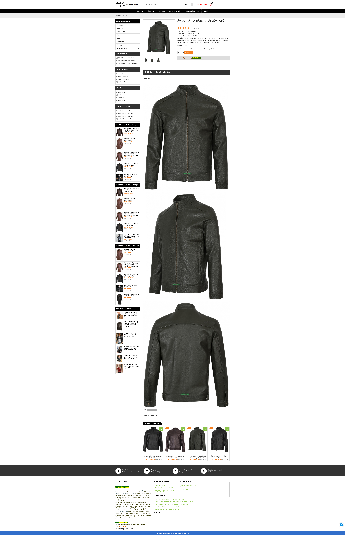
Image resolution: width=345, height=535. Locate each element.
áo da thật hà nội (152, 409)
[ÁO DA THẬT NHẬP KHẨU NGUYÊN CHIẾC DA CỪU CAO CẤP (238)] (119, 132)
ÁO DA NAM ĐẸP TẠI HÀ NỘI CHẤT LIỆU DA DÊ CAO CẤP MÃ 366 (197, 458)
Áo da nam (151, 11)
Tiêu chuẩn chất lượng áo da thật (164, 488)
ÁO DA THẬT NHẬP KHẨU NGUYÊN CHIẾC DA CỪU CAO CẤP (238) (131, 130)
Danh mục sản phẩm (123, 21)
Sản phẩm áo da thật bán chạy (127, 60)
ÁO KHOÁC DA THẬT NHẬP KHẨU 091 (130, 139)
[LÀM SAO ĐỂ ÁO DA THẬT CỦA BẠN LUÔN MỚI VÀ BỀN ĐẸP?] (119, 338)
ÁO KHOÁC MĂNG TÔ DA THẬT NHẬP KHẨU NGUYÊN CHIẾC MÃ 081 (131, 154)
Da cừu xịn (121, 97)
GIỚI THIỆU (140, 11)
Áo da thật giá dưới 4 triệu (125, 113)
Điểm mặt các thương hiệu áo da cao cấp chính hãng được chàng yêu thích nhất (131, 315)
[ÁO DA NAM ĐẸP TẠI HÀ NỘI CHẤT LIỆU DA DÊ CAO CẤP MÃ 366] (197, 439)
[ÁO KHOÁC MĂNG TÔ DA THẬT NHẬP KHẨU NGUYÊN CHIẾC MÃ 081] (119, 156)
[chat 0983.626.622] (341, 524)
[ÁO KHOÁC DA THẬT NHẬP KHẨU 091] (119, 144)
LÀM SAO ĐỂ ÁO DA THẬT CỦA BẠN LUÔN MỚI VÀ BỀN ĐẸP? (130, 335)
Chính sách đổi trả (160, 485)
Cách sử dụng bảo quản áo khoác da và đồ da (167, 509)
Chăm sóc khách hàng (185, 489)
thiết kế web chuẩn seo (168, 533)
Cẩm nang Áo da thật (192, 11)
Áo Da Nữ (162, 11)
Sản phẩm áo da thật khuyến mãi (127, 63)
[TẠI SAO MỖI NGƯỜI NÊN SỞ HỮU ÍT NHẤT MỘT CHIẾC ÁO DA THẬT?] (119, 349)
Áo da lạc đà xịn (122, 95)
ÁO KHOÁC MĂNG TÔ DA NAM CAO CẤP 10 (131, 295)
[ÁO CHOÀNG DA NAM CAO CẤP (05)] (119, 177)
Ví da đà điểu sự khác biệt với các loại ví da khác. (168, 506)
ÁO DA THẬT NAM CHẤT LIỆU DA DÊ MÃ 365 (131, 164)
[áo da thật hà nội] (145, 60)
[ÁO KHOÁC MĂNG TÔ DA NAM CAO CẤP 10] (119, 299)
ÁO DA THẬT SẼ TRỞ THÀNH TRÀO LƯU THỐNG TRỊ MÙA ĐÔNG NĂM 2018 (174, 502)
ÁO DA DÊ (126, 16)
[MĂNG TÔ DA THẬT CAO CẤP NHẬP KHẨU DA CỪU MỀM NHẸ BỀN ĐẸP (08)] (119, 238)
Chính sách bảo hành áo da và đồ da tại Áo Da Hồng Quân (164, 491)
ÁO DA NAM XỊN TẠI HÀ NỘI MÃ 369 (219, 457)
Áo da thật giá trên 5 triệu (125, 119)
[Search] (186, 4)
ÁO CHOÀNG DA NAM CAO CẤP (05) (130, 175)
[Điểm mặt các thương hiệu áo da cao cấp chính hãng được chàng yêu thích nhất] (119, 315)
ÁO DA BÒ (119, 35)
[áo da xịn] (172, 471)
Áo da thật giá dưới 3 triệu (125, 111)
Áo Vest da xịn (122, 74)
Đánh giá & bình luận (163, 72)
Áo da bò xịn (121, 100)
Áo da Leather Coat (123, 82)
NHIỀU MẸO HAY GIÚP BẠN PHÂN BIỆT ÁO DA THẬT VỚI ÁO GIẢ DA (131, 357)
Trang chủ (118, 16)
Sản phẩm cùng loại (151, 423)
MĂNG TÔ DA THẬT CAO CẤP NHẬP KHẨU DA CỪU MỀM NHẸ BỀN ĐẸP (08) (131, 236)
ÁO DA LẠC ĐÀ (121, 32)
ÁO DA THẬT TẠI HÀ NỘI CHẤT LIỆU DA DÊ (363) (200, 22)
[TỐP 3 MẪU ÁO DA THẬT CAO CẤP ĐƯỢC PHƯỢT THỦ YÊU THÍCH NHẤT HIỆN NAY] (119, 326)
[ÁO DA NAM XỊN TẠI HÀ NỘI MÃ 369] (219, 439)
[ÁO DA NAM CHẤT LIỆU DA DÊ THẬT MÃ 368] (175, 439)
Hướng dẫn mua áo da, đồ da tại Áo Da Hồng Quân (190, 486)
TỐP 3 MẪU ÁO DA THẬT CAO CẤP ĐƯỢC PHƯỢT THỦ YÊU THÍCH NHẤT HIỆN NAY (131, 324)
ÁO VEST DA (120, 42)
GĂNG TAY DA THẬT (175, 11)
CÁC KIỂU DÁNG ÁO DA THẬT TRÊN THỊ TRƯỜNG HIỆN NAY (131, 366)
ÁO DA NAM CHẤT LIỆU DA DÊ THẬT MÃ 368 (175, 457)
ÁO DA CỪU (120, 28)
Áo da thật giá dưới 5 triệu (125, 116)
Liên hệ (206, 11)
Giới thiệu (148, 72)
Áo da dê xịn (121, 92)
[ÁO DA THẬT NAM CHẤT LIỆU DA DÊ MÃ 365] (119, 167)
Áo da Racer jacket (123, 76)
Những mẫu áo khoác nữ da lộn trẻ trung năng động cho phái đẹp (172, 504)
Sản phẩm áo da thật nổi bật (126, 58)
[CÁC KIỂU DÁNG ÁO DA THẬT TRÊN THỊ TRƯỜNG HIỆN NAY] (119, 368)
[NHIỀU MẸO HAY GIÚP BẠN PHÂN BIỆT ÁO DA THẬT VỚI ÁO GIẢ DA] (119, 358)
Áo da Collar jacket (123, 79)
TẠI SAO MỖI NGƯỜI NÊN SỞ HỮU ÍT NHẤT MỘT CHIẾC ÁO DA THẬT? (131, 348)
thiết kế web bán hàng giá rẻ (182, 533)
